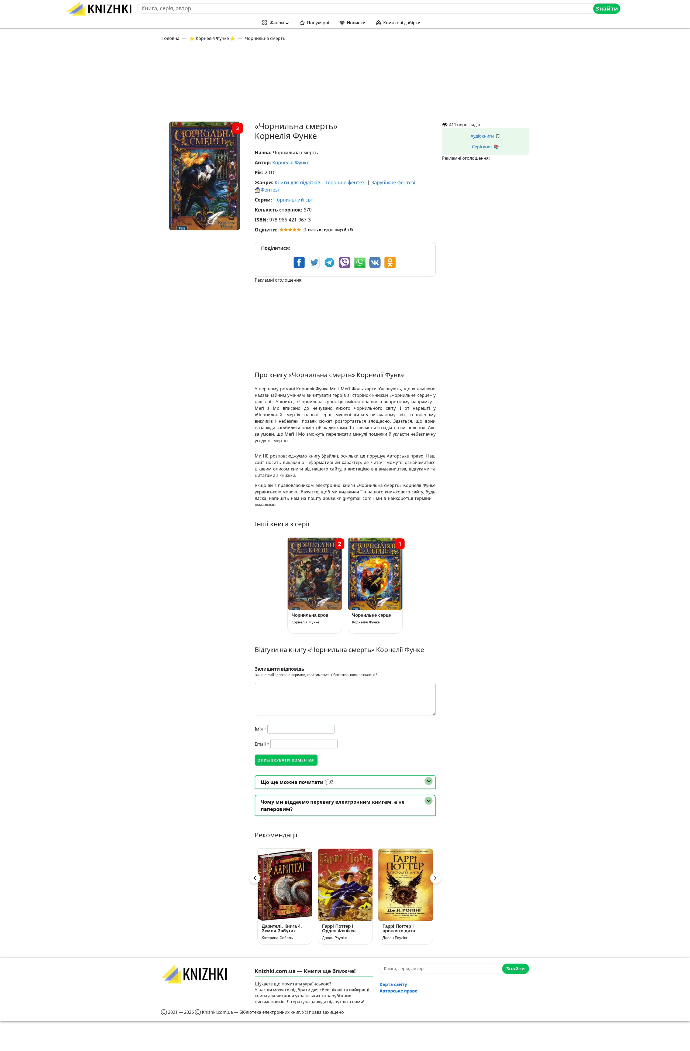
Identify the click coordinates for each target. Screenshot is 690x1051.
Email (262, 744)
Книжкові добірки (401, 23)
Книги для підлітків (297, 182)
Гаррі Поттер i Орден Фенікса (278, 928)
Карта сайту (393, 984)
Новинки (356, 23)
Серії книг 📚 (485, 147)
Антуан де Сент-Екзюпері (404, 933)
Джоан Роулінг (274, 938)
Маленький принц (402, 926)
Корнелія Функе (290, 162)
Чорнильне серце (371, 615)
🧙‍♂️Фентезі (267, 189)
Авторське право (399, 991)
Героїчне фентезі (346, 182)
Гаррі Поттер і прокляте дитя (338, 928)
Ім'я (260, 729)
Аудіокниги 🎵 (485, 136)
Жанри (277, 23)
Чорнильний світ (293, 199)
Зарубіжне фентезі (393, 182)
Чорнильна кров (310, 615)
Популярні (318, 23)
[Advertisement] (322, 83)
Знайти (607, 8)
